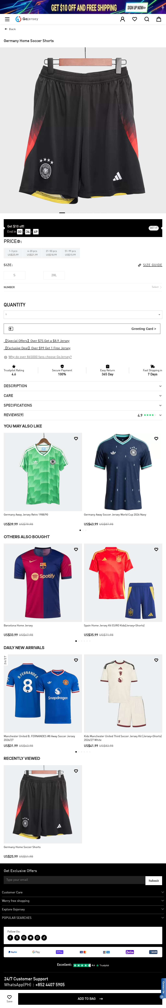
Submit (154, 880)
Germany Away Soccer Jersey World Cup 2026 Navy (115, 514)
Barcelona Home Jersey (18, 625)
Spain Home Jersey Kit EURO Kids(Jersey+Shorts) (114, 625)
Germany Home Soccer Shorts (22, 847)
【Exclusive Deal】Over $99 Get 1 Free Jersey (37, 348)
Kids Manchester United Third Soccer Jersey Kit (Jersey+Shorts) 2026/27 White (123, 738)
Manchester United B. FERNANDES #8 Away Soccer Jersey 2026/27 (39, 738)
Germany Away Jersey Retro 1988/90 (26, 514)
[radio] (145, 415)
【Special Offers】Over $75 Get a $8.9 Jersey (36, 341)
